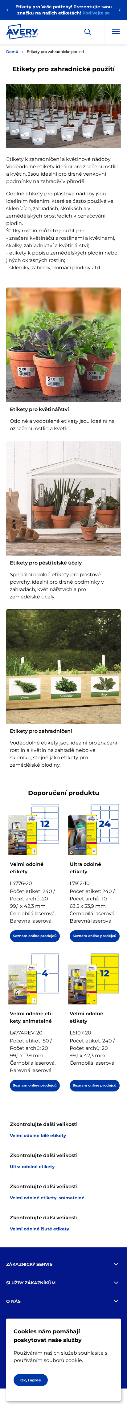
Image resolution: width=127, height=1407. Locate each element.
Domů (12, 51)
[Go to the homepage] (22, 33)
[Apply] (87, 32)
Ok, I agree (30, 1380)
